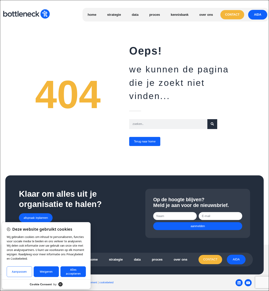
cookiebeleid (106, 282)
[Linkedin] (239, 282)
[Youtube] (248, 282)
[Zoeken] (212, 124)
